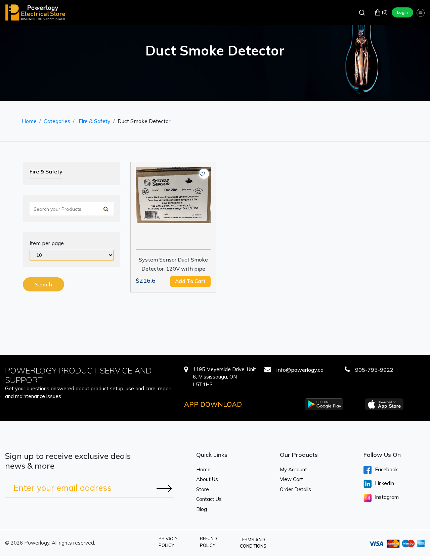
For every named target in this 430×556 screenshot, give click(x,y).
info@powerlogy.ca (300, 369)
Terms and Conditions (253, 543)
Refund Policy (208, 542)
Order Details (295, 489)
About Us (207, 479)
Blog (201, 509)
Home (29, 121)
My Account (293, 469)
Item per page (47, 243)
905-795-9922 (374, 369)
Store (202, 489)
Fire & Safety (95, 121)
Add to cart (190, 281)
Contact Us (209, 499)
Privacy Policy (168, 542)
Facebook (386, 469)
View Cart (291, 479)
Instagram (387, 497)
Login (402, 12)
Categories (57, 121)
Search (43, 284)
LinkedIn (384, 483)
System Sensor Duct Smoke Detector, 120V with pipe (173, 264)
